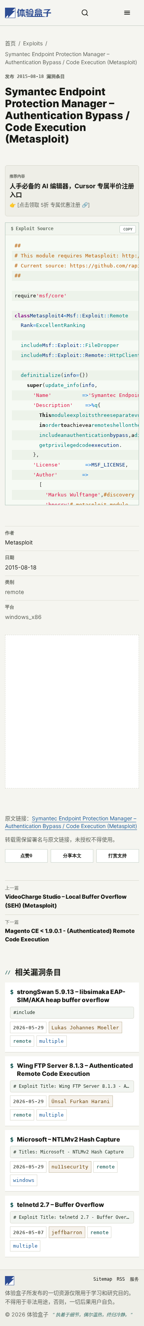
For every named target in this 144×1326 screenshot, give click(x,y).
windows (24, 1180)
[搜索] (85, 12)
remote (14, 592)
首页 (10, 43)
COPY (127, 229)
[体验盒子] (28, 13)
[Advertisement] (72, 711)
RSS (121, 1279)
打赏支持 (117, 855)
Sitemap (102, 1279)
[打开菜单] (127, 12)
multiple (51, 1041)
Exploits (33, 43)
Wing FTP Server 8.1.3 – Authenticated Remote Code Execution (75, 1070)
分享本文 (72, 855)
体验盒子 (37, 1314)
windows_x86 (23, 617)
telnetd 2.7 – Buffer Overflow (60, 1204)
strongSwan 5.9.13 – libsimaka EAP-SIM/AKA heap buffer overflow (71, 996)
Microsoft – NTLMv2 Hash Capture (68, 1139)
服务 (134, 1279)
